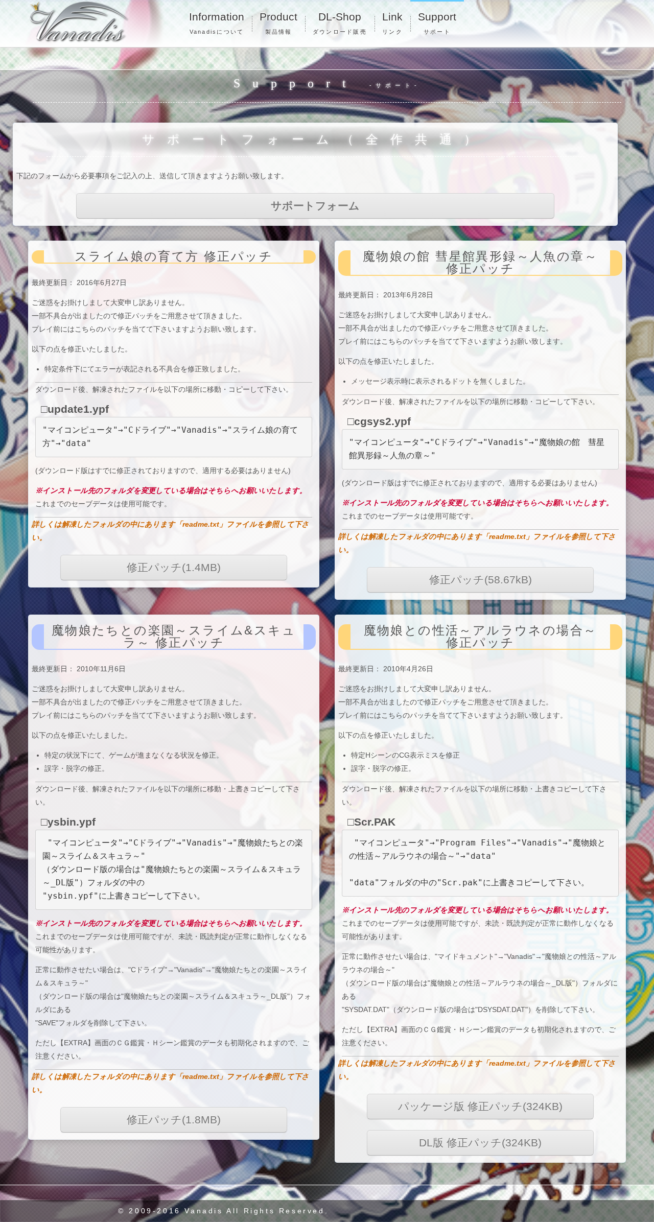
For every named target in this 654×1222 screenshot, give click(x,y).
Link (392, 23)
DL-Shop (340, 23)
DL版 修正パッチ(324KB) (480, 1143)
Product (278, 23)
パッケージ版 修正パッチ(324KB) (480, 1106)
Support (437, 23)
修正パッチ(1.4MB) (174, 567)
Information (216, 23)
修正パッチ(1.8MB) (174, 1120)
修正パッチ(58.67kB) (480, 580)
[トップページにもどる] (97, 21)
